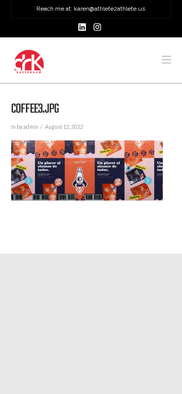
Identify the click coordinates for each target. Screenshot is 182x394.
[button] (166, 60)
